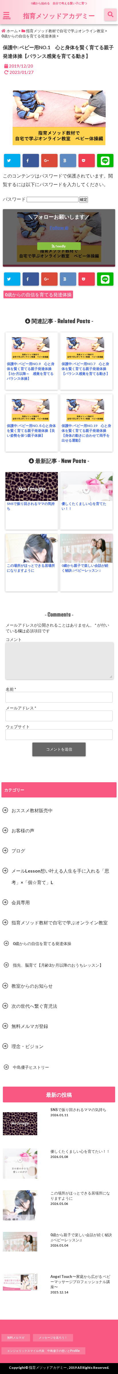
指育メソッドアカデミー (59, 15)
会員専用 (20, 902)
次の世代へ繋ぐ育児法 (34, 1006)
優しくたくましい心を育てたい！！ (84, 506)
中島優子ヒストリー (31, 1067)
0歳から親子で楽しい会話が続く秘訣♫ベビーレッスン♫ (85, 567)
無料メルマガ (15, 1337)
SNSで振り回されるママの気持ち (31, 506)
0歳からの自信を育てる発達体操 (38, 294)
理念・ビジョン (27, 1046)
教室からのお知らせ (32, 985)
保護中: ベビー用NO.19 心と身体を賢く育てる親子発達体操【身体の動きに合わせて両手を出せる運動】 (86, 432)
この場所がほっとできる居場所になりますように (31, 567)
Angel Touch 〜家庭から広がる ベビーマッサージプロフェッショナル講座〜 (80, 1281)
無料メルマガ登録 (29, 1026)
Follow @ (59, 227)
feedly (60, 246)
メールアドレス (21, 707)
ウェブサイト (18, 726)
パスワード (15, 199)
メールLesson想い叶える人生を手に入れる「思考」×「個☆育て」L (60, 876)
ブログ (18, 850)
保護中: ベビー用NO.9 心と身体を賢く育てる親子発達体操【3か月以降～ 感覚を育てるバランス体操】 (30, 371)
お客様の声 (22, 830)
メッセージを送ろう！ (53, 1337)
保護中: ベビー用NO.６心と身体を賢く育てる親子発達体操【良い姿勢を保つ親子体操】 (31, 430)
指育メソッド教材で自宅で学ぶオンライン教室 (59, 922)
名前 (11, 689)
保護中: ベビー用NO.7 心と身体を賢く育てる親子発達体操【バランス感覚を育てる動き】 (86, 369)
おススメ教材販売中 (32, 810)
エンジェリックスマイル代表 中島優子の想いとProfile (43, 1350)
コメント (14, 639)
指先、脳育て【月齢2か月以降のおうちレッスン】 (58, 965)
